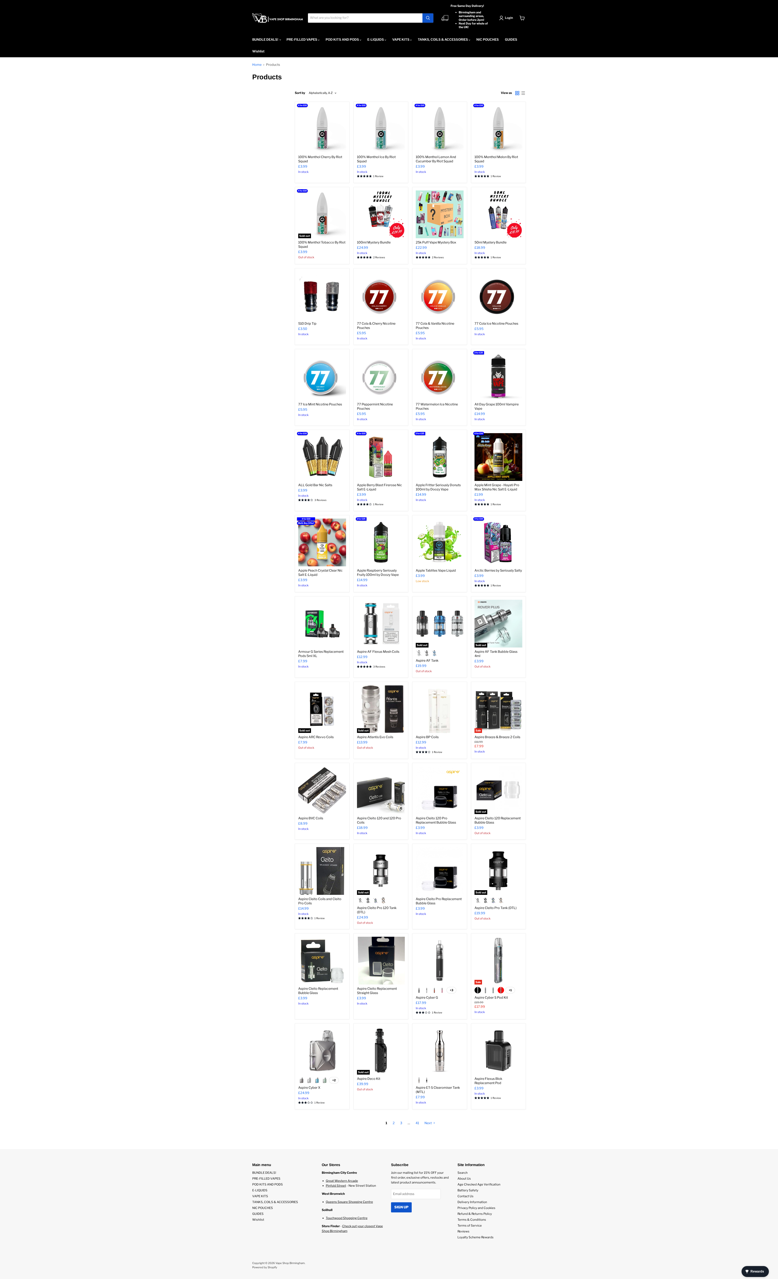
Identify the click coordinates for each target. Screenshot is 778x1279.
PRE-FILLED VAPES (302, 39)
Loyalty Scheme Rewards (475, 1237)
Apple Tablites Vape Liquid (436, 570)
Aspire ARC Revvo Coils (316, 737)
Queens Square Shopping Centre (349, 1202)
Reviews (463, 1231)
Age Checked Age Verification (478, 1184)
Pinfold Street (336, 1186)
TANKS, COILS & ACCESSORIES (443, 39)
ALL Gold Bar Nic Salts (315, 485)
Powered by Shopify (264, 1267)
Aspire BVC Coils (310, 818)
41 (417, 1123)
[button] (507, 18)
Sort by (300, 93)
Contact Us (465, 1196)
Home (257, 65)
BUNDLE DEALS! (265, 39)
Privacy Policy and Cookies (476, 1208)
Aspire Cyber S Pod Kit (491, 997)
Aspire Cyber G (427, 997)
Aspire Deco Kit (368, 1079)
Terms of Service (469, 1225)
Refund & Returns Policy (474, 1214)
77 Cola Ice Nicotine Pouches (496, 323)
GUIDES (511, 39)
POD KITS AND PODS (343, 39)
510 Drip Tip (307, 323)
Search (462, 1173)
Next (428, 1123)
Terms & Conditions (471, 1220)
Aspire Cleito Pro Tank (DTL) (495, 908)
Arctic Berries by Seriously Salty (498, 570)
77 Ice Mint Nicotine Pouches (320, 404)
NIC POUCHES (487, 39)
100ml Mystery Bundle (374, 242)
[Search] (427, 18)
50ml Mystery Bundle (490, 242)
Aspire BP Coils (427, 737)
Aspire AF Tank (427, 660)
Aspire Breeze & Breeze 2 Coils (497, 737)
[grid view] (517, 93)
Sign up (401, 1207)
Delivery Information (472, 1202)
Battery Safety (467, 1190)
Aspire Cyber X (309, 1088)
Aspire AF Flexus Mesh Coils (378, 652)
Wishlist (258, 51)
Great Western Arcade (342, 1181)
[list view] (523, 93)
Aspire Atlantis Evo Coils (375, 737)
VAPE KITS (401, 39)
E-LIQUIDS (376, 39)
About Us (464, 1178)
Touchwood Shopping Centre (347, 1218)
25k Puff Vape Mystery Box (436, 242)
